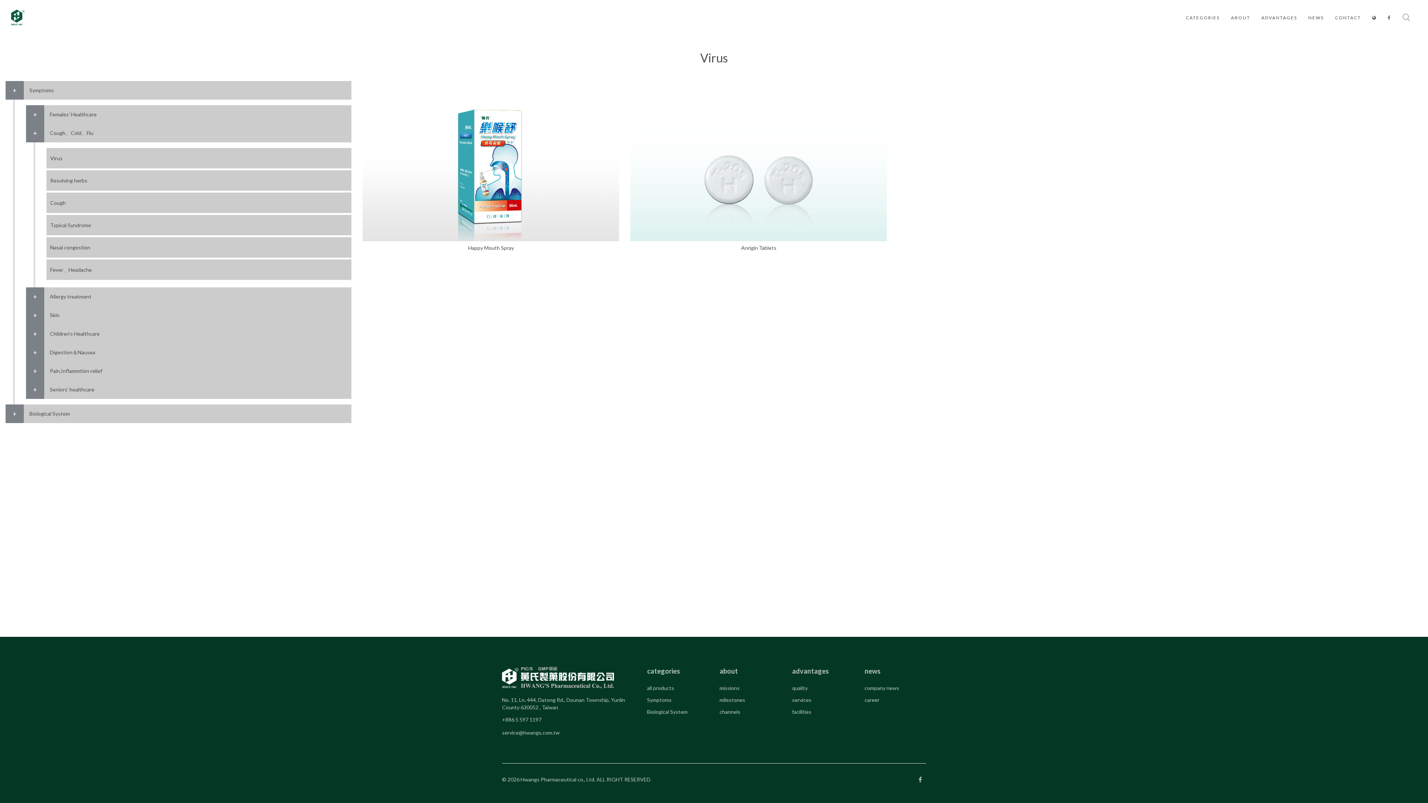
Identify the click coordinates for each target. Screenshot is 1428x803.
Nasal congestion (70, 247)
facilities (801, 712)
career (872, 700)
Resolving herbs (68, 180)
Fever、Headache (71, 270)
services (801, 700)
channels (730, 712)
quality (800, 688)
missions (730, 688)
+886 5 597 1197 (521, 719)
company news (882, 688)
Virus (56, 158)
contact (1348, 17)
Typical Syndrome (70, 225)
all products (660, 688)
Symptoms (659, 700)
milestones (732, 700)
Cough (58, 203)
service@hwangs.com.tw (531, 732)
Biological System (667, 712)
